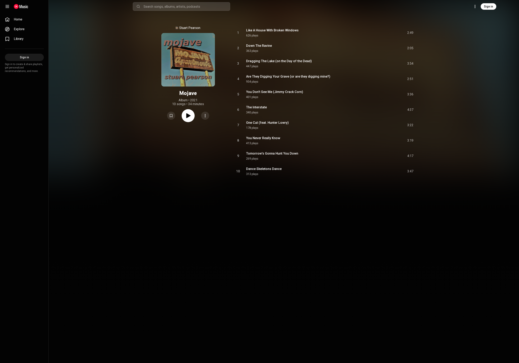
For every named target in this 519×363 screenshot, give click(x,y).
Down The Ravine (259, 46)
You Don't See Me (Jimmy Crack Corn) (274, 92)
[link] (24, 19)
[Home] (21, 6)
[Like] (379, 32)
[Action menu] (205, 116)
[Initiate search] (138, 6)
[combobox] (187, 6)
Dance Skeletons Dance (264, 169)
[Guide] (7, 6)
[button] (171, 116)
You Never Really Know (263, 138)
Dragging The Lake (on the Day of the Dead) (279, 61)
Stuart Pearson (189, 28)
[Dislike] (387, 32)
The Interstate (256, 107)
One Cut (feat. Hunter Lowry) (267, 123)
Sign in (488, 6)
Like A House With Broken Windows (272, 30)
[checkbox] (410, 32)
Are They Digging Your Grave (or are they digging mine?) (288, 76)
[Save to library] (171, 115)
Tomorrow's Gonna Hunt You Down (272, 153)
